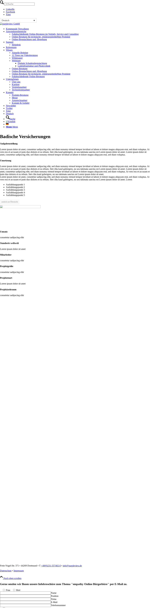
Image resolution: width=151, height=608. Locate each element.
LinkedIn (10, 9)
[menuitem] (78, 29)
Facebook (10, 12)
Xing (8, 14)
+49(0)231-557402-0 (51, 565)
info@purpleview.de (72, 565)
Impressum (19, 570)
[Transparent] (10, 24)
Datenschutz (6, 570)
